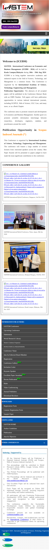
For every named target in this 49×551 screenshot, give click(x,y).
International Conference (19, 519)
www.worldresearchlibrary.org (17, 481)
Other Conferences (10, 442)
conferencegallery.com (15, 515)
